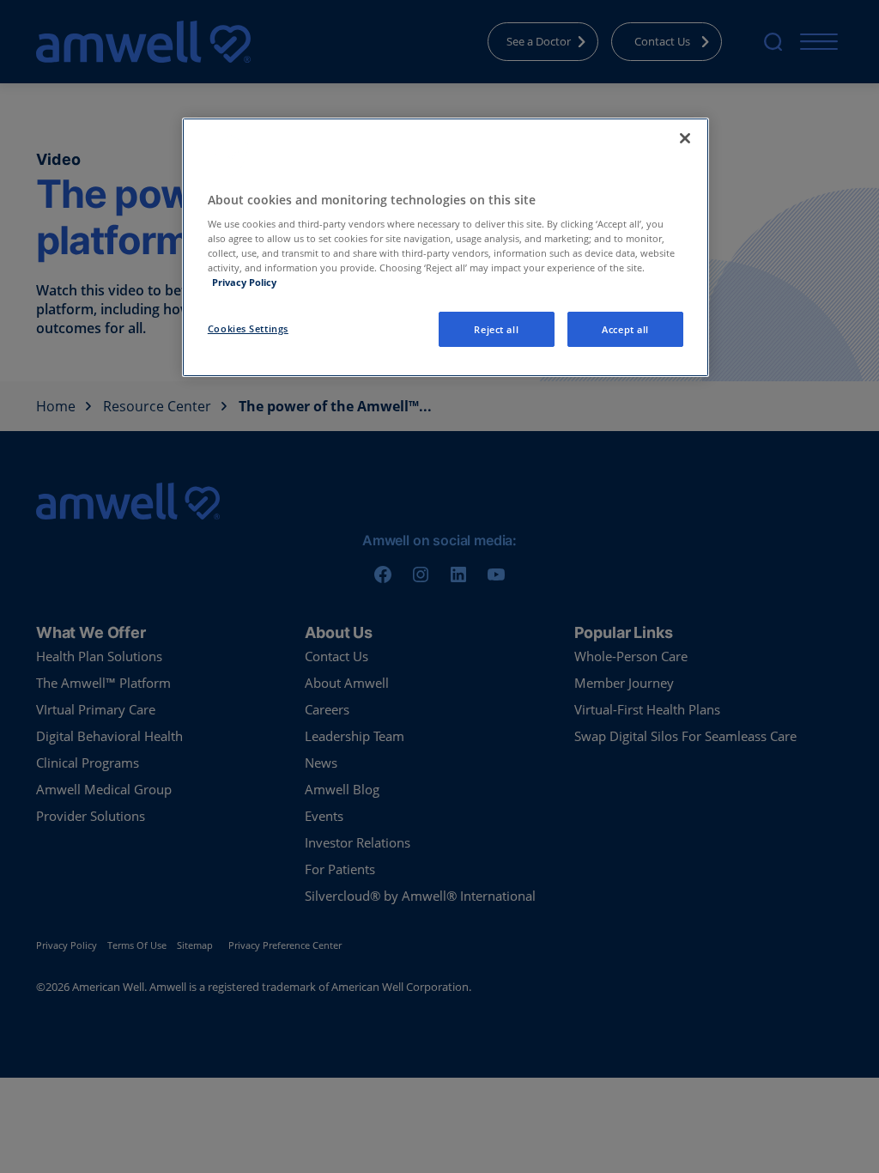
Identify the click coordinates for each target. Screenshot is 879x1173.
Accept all (625, 329)
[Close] (685, 138)
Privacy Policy (244, 282)
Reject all (496, 329)
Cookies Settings (248, 328)
